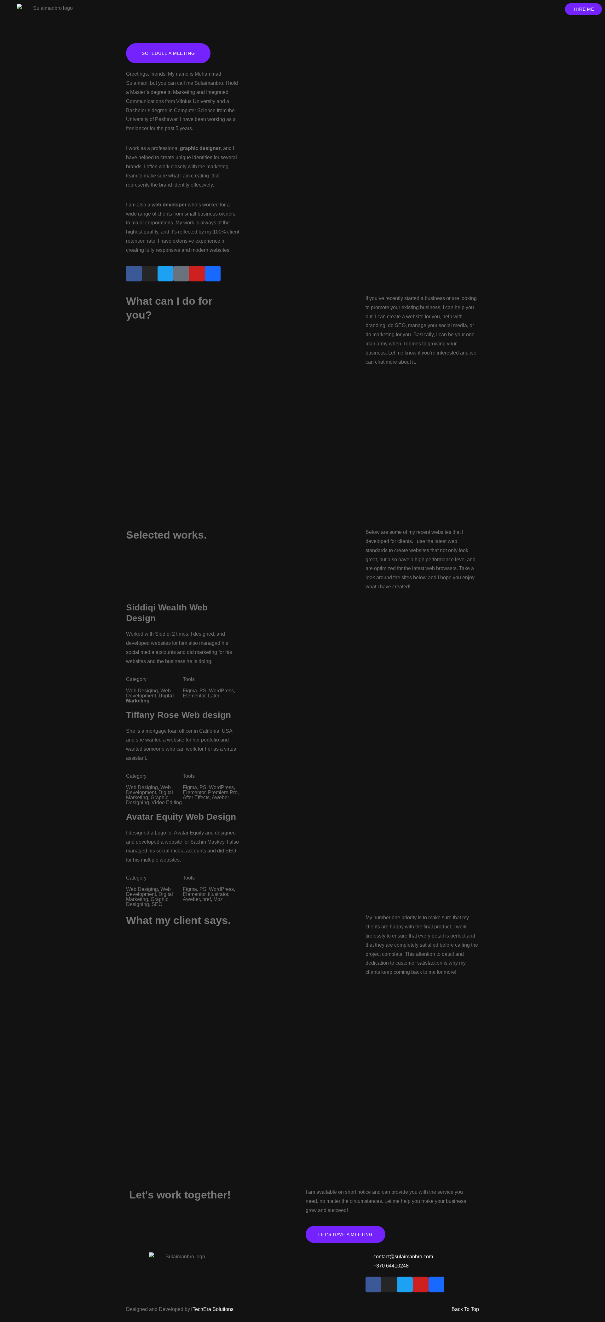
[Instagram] (150, 273)
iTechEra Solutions (212, 1309)
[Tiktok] (181, 273)
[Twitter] (165, 273)
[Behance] (213, 273)
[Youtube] (197, 273)
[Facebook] (134, 273)
